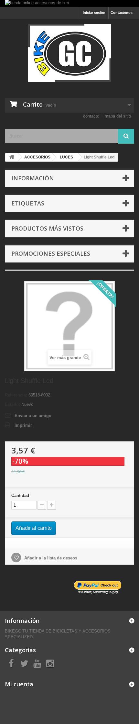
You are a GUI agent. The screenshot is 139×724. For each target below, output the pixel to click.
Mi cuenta (19, 684)
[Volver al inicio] (11, 157)
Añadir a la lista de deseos (50, 558)
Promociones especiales (50, 253)
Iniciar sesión (94, 12)
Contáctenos (122, 12)
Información (32, 178)
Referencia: (16, 395)
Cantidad (20, 495)
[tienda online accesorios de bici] (69, 3)
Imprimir (23, 425)
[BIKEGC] (69, 53)
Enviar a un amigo (33, 415)
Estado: (12, 404)
